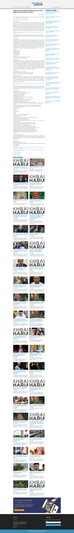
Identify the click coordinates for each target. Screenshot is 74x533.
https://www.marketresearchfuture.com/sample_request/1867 (32, 32)
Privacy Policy (34, 531)
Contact (43, 531)
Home (14, 7)
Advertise (39, 531)
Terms (30, 531)
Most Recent (18, 7)
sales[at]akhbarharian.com (21, 526)
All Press (23, 7)
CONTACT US (28, 7)
